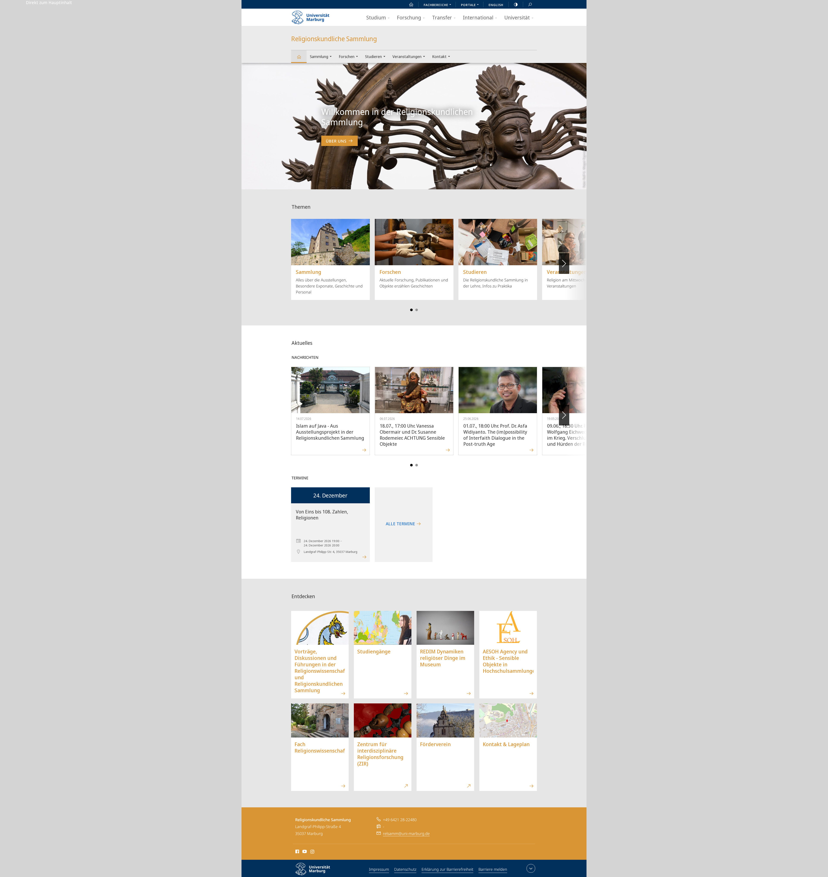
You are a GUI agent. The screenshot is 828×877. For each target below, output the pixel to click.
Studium (376, 17)
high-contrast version (516, 4)
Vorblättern (564, 263)
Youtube (304, 852)
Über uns (336, 141)
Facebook (297, 852)
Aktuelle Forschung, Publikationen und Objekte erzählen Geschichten (414, 278)
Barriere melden (492, 869)
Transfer (442, 17)
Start (411, 4)
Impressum (379, 869)
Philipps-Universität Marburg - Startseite (318, 16)
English (496, 5)
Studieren (373, 56)
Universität (517, 17)
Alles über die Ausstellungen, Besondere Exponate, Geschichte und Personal (329, 281)
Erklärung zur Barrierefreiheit (447, 869)
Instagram (312, 852)
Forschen (346, 56)
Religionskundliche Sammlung (299, 56)
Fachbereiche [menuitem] (436, 5)
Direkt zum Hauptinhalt (49, 2)
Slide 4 (416, 310)
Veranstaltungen (407, 56)
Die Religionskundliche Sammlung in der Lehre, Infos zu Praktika (495, 278)
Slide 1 (411, 310)
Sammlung (319, 56)
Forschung (409, 17)
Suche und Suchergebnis (530, 4)
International (478, 17)
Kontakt (439, 56)
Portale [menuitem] (468, 5)
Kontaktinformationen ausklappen (531, 868)
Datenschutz (405, 869)
